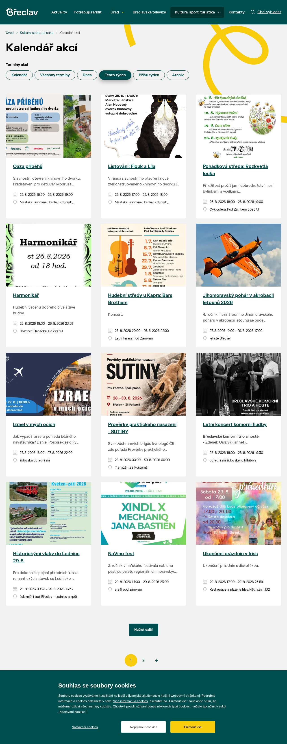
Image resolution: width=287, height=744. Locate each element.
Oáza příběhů (27, 166)
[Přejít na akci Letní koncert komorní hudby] (238, 384)
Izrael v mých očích (34, 424)
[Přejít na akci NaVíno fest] (143, 513)
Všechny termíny (55, 75)
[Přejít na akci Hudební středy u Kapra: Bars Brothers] (143, 255)
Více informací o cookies (130, 701)
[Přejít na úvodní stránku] (22, 12)
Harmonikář (26, 295)
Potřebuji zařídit (88, 12)
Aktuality (59, 12)
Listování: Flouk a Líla (131, 166)
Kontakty (237, 12)
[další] (156, 660)
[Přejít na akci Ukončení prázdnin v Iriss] (238, 513)
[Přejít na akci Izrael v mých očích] (48, 384)
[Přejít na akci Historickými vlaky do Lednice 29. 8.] (48, 513)
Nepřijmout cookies (143, 727)
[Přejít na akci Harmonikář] (48, 255)
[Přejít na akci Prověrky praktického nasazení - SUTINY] (143, 384)
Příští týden (149, 75)
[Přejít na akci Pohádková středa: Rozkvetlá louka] (238, 126)
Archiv (178, 75)
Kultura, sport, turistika (195, 12)
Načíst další (143, 630)
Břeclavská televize (149, 12)
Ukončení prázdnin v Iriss (230, 554)
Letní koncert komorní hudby (235, 424)
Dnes (87, 75)
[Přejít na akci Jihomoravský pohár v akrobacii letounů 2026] (238, 255)
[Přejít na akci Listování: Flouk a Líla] (143, 126)
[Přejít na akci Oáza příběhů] (48, 126)
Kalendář (19, 75)
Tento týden (115, 75)
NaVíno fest (121, 554)
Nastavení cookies (85, 727)
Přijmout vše (193, 727)
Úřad (115, 12)
